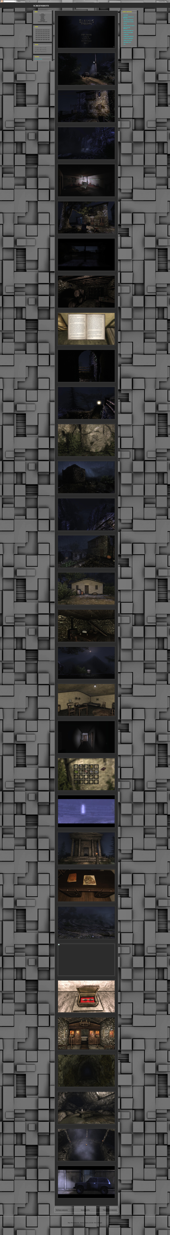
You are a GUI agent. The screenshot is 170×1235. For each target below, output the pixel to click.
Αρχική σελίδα (85, 1210)
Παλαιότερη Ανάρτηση (110, 1210)
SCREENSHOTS (41, 6)
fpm (92, 1222)
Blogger (100, 1222)
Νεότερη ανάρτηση (62, 1210)
